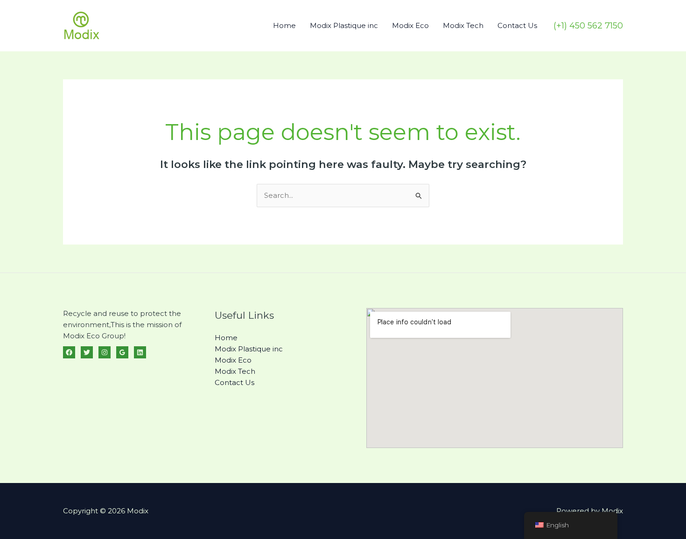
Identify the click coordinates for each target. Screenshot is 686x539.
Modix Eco (410, 25)
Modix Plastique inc (344, 25)
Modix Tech (463, 25)
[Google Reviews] (122, 352)
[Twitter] (87, 352)
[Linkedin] (140, 352)
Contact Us (517, 25)
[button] (588, 25)
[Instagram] (104, 352)
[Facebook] (69, 352)
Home (284, 25)
